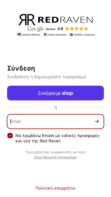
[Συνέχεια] (97, 121)
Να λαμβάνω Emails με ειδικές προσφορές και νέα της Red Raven (57, 138)
